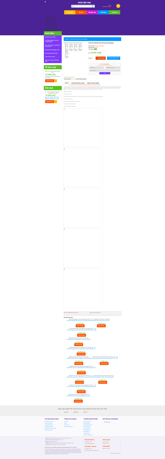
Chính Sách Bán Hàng (49, 424)
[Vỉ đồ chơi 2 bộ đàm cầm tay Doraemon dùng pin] (73, 42)
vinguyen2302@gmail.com (53, 441)
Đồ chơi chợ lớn (107, 422)
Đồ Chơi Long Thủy (86, 428)
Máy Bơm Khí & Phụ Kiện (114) (52, 49)
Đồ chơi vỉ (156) (47, 20)
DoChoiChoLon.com (116, 453)
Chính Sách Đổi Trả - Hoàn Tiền (50, 428)
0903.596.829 (57, 439)
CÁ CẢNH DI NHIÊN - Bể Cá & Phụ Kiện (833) (52, 41)
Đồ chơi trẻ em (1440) (50, 37)
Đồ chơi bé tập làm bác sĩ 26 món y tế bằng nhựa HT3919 (80, 320)
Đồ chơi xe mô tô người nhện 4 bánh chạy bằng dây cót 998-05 (81, 386)
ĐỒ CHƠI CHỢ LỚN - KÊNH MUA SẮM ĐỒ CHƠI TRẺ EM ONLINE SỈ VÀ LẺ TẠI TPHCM (61, 447)
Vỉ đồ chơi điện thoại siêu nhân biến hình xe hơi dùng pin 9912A (81, 330)
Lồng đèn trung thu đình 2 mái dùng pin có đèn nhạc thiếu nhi (81, 348)
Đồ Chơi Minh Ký (86, 431)
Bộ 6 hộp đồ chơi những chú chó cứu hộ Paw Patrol (78, 339)
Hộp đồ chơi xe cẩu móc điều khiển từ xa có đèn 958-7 (79, 377)
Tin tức (81, 12)
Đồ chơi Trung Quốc (99, 45)
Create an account (107, 6)
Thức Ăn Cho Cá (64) (50, 56)
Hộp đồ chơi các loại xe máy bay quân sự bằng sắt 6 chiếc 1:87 (81, 367)
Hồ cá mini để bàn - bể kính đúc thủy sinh (52, 24)
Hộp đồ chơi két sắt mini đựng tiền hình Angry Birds (79, 358)
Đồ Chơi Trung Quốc (87, 421)
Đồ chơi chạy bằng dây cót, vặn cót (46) (52, 16)
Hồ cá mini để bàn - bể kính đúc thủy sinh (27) (52, 46)
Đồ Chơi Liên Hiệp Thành (87, 434)
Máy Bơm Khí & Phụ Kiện (49, 25)
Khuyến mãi (92, 12)
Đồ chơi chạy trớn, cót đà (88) (50, 17)
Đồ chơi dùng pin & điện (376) (50, 18)
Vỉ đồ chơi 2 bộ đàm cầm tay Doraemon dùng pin (78, 39)
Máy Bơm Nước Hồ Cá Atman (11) (51, 27)
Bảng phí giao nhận (93, 83)
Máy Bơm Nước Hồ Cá (49, 26)
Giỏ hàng (103, 12)
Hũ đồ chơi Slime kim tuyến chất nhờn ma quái (102, 377)
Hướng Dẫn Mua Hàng (49, 426)
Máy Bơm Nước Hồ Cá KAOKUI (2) (51, 28)
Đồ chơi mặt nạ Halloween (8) (50, 19)
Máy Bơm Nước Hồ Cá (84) (51, 53)
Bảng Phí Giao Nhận (48, 423)
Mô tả (67, 83)
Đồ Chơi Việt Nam (86, 423)
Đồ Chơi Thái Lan (86, 433)
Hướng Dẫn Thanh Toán (49, 421)
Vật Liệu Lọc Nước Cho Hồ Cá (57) (52, 61)
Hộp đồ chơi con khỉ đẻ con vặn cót (101, 320)
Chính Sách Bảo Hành (49, 429)
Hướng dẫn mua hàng (77, 83)
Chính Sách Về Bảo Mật (68, 426)
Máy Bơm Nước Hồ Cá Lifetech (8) (51, 30)
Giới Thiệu (66, 421)
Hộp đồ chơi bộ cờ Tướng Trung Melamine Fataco (78, 396)
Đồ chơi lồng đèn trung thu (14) (50, 21)
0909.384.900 (52, 439)
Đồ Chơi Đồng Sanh (86, 429)
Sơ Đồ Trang (66, 424)
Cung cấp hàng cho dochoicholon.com (92, 450)
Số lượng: (90, 58)
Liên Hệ (65, 423)
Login (109, 5)
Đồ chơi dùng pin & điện (81, 79)
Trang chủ (70, 12)
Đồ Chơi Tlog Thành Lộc (87, 424)
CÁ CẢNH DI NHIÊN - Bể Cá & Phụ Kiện (52, 23)
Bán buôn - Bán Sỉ (88, 448)
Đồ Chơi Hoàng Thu (86, 426)
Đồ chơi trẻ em (47, 14)
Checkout (114, 12)
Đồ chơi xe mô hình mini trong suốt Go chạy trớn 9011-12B (104, 358)
